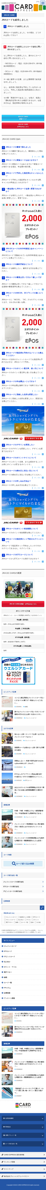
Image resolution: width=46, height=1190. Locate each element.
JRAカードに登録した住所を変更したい (22, 394)
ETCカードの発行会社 (11, 886)
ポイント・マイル (10, 967)
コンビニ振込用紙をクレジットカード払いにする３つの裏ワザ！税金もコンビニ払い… (29, 700)
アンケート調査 (9, 998)
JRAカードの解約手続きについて (19, 264)
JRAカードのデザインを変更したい (20, 445)
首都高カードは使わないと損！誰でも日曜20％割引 (29, 749)
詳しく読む (37, 156)
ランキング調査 (9, 1162)
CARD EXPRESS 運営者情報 (14, 1155)
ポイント (36, 919)
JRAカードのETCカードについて (19, 555)
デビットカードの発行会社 (12, 891)
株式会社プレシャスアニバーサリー (16, 1176)
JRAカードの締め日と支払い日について (22, 471)
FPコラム (7, 988)
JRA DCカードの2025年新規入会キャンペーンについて (24, 250)
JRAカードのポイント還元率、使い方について (24, 368)
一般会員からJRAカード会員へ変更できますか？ (24, 190)
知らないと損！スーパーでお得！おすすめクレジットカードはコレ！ (29, 735)
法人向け (21, 919)
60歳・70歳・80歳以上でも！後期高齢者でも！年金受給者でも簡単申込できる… (29, 812)
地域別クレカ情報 (25, 917)
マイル (29, 919)
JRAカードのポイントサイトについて (21, 458)
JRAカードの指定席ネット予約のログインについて (24, 540)
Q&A (32, 922)
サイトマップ (8, 1169)
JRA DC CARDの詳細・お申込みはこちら (23, 604)
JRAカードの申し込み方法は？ (18, 481)
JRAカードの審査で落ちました (18, 147)
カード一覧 (24, 922)
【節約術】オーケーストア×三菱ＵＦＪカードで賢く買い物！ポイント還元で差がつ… (29, 1090)
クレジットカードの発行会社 (13, 882)
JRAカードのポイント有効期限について (22, 529)
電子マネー (9, 922)
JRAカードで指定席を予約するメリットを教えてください (24, 354)
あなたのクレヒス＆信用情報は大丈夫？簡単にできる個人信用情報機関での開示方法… (29, 790)
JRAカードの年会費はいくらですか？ (21, 381)
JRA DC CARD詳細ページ (23, 118)
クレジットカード (31, 718)
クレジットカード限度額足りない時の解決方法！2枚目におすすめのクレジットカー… (29, 826)
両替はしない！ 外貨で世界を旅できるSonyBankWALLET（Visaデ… (29, 762)
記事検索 (7, 993)
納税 (26, 706)
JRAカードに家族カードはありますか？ (22, 160)
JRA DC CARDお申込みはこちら (23, 125)
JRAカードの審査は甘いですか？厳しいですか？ (24, 278)
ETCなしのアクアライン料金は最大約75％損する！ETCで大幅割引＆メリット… (29, 775)
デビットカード (10, 919)
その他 (39, 922)
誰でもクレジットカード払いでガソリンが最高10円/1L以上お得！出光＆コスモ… (29, 713)
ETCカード (28, 780)
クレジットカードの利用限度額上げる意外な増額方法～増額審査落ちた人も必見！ (29, 839)
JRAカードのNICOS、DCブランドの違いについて (24, 294)
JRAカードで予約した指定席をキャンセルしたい (24, 174)
